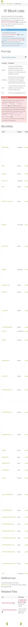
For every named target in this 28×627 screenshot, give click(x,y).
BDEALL (4, 173)
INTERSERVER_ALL (7, 434)
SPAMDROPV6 (5, 463)
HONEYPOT (5, 376)
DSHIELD (4, 292)
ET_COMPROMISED (7, 327)
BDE (3, 166)
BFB (3, 186)
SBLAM (4, 450)
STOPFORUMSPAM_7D (8, 545)
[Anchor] (12, 51)
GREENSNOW (5, 360)
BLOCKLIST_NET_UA (7, 201)
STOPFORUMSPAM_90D (8, 551)
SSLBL (3, 478)
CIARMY (4, 269)
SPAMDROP (5, 457)
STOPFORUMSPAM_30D (8, 531)
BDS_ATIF (4, 180)
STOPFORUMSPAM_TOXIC (8, 563)
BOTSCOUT (5, 246)
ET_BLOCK (4, 310)
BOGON (4, 224)
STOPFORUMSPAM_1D (8, 524)
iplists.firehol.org (5, 584)
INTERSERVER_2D (6, 390)
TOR (3, 573)
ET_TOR (4, 331)
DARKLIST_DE (5, 285)
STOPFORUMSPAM (7, 510)
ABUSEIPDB (5, 147)
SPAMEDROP (5, 470)
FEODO (3, 340)
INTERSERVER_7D (6, 412)
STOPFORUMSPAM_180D (8, 517)
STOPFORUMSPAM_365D (8, 538)
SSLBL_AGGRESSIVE (7, 494)
